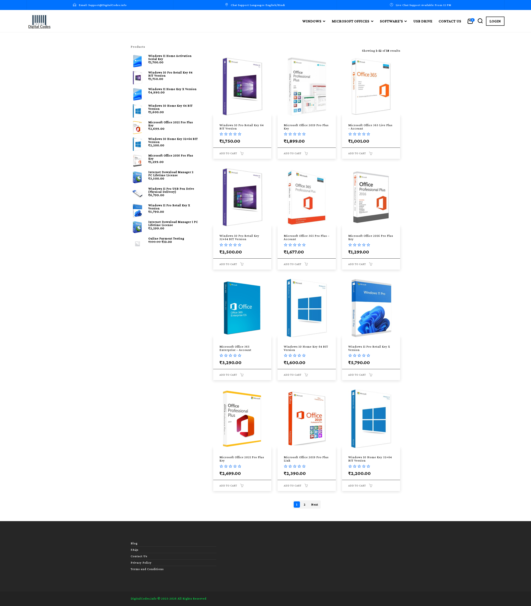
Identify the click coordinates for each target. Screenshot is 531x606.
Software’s (391, 21)
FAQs (134, 549)
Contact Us (450, 21)
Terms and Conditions (147, 569)
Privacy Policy (141, 562)
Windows (312, 21)
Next (314, 504)
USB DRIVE (422, 21)
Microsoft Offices (350, 21)
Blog (134, 543)
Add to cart (228, 153)
